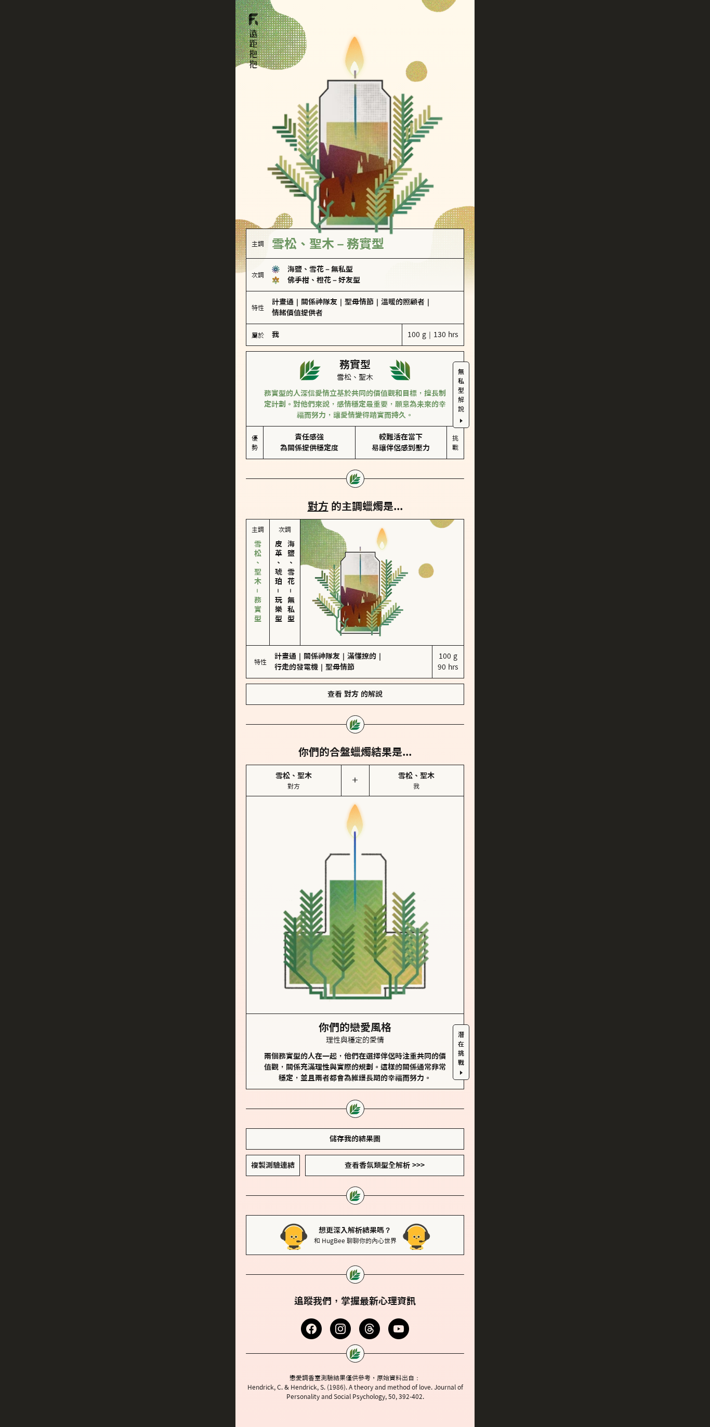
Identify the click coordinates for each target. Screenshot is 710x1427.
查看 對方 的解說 (355, 694)
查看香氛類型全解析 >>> (385, 1165)
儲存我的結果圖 (355, 1138)
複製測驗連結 (273, 1165)
